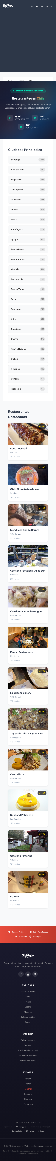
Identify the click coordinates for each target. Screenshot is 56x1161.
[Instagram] (28, 974)
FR (42, 6)
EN (32, 6)
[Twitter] (35, 974)
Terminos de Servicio (28, 1055)
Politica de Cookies (28, 1060)
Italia (28, 996)
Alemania (28, 1012)
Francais (28, 1094)
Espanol (28, 1089)
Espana (28, 1007)
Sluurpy (28, 1022)
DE (47, 6)
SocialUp (41, 1131)
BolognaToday (17, 1131)
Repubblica (8, 1127)
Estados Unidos (28, 1017)
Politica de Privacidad (28, 1050)
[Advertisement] (28, 41)
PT (52, 6)
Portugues (28, 1104)
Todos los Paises (28, 991)
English (28, 1083)
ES (37, 6)
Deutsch (28, 1099)
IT (27, 6)
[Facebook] (21, 974)
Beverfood (46, 1127)
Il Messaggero (21, 1127)
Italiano (28, 1078)
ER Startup (30, 1131)
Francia (28, 1002)
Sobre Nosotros (28, 1040)
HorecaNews (34, 1127)
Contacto (28, 1045)
